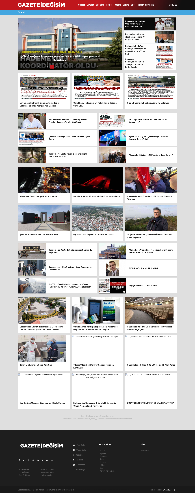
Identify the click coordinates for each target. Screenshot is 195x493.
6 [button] (60, 66)
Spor (133, 5)
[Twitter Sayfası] (25, 460)
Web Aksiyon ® (169, 490)
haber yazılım (113, 490)
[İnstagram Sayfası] (30, 460)
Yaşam (118, 5)
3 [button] (47, 66)
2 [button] (42, 66)
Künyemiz (80, 465)
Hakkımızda (24, 469)
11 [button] (83, 66)
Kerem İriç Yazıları (146, 5)
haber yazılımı (80, 490)
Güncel (81, 5)
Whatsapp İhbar (47, 472)
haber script (124, 490)
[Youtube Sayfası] (34, 460)
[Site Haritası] (48, 460)
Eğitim (126, 5)
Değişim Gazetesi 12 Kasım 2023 (143, 285)
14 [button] (97, 66)
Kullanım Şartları (47, 469)
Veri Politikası (24, 475)
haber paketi (92, 490)
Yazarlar (79, 455)
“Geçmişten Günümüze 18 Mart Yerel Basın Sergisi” (151, 155)
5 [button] (56, 66)
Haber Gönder (46, 475)
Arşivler (79, 460)
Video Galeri (81, 450)
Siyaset (90, 5)
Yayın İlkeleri (24, 472)
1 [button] (38, 66)
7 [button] (65, 66)
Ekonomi (100, 5)
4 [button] (51, 66)
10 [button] (79, 66)
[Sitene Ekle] (53, 460)
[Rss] (44, 460)
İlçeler (109, 5)
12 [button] (88, 66)
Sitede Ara (145, 450)
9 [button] (74, 66)
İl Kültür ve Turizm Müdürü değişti (143, 268)
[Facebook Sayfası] (20, 460)
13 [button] (93, 66)
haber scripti (102, 490)
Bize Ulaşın (80, 470)
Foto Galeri (81, 445)
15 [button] (102, 66)
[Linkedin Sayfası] (39, 460)
